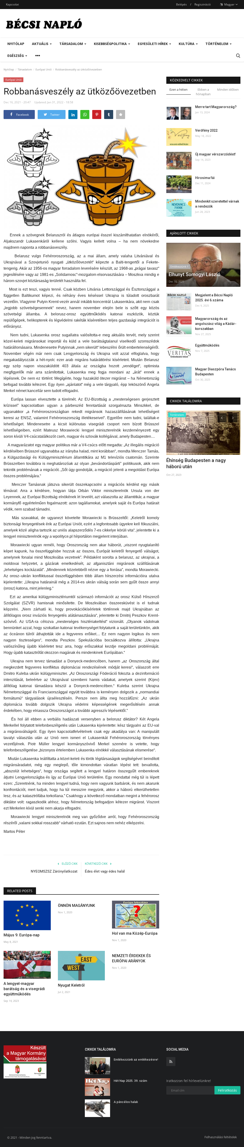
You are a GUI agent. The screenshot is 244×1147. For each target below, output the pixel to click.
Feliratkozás (227, 1090)
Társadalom (25, 69)
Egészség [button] (16, 55)
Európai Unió (44, 69)
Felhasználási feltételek (220, 1137)
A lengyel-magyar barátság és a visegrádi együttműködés (24, 988)
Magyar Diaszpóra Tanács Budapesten (215, 371)
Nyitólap (15, 43)
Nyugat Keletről (71, 985)
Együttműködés (207, 345)
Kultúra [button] (187, 43)
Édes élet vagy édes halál (105, 871)
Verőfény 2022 (206, 130)
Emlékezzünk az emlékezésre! (136, 1059)
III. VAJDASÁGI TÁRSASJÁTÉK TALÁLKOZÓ (199, 463)
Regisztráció (202, 4)
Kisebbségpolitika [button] (111, 43)
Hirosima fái (205, 178)
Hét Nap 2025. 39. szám (130, 1080)
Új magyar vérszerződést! (215, 154)
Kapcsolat (12, 4)
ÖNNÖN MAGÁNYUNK (76, 905)
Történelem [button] (217, 43)
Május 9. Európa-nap (22, 935)
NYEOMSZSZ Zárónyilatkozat (54, 871)
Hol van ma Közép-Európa (135, 933)
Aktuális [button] (40, 43)
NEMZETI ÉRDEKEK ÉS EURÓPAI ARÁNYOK (131, 958)
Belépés (181, 4)
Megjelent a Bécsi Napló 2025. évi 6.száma (214, 297)
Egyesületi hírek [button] (153, 43)
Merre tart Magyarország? (216, 107)
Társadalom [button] (71, 43)
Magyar (229, 4)
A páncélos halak (126, 1102)
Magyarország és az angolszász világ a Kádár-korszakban (215, 324)
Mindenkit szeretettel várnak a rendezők (217, 203)
